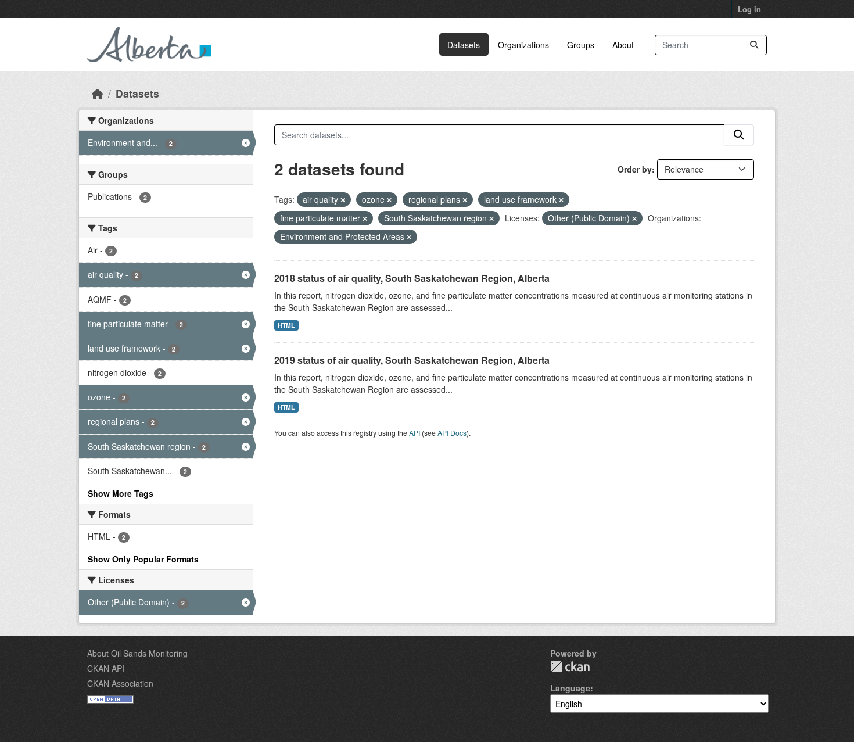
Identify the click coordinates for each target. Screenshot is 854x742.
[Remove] (342, 200)
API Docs (452, 433)
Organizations (523, 45)
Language (570, 688)
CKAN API (105, 668)
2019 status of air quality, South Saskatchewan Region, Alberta (412, 360)
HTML (286, 325)
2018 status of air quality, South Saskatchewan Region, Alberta (412, 278)
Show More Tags (120, 493)
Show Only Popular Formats (143, 559)
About (623, 45)
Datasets (463, 45)
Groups (580, 45)
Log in (749, 9)
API (414, 433)
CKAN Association (120, 683)
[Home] (97, 93)
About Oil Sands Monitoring (137, 653)
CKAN (570, 667)
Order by (635, 169)
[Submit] (754, 45)
